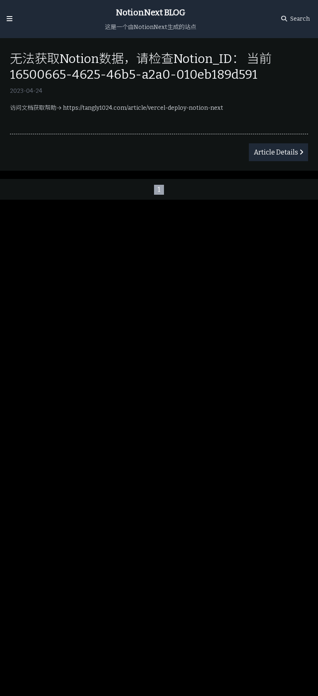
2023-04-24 (26, 90)
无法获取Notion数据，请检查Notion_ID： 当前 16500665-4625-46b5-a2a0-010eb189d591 (141, 66)
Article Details (276, 152)
